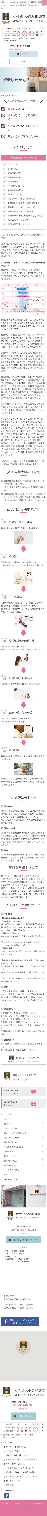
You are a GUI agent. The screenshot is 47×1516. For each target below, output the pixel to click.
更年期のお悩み (10, 1161)
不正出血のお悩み (11, 1170)
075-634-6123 (17, 49)
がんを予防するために (13, 1147)
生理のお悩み (9, 1165)
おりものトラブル (11, 1179)
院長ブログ (10, 1485)
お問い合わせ (25, 54)
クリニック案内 (10, 1128)
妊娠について (9, 1156)
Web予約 (23, 62)
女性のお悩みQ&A (11, 1137)
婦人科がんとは (10, 1142)
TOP (3, 96)
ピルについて (9, 1175)
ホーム (7, 1119)
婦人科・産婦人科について (15, 1133)
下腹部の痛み (9, 1151)
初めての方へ (9, 1124)
